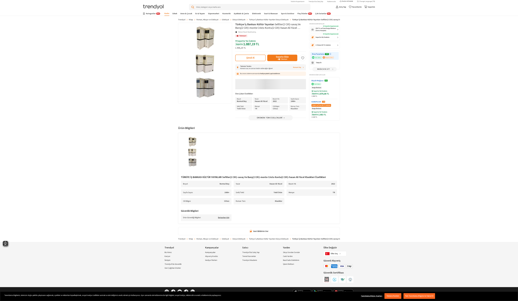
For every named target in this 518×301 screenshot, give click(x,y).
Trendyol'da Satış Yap (316, 1)
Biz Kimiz (168, 252)
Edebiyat (225, 20)
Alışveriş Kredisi (211, 256)
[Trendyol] (153, 7)
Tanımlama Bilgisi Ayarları (371, 296)
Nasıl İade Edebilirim (291, 260)
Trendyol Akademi (249, 260)
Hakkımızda (331, 1)
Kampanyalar (210, 252)
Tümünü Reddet (392, 296)
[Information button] (330, 54)
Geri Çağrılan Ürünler (173, 268)
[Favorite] (302, 58)
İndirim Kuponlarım (297, 1)
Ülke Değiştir (330, 247)
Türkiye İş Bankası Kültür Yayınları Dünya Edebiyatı (269, 20)
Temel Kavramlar (249, 256)
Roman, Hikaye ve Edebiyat (207, 20)
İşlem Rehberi (288, 264)
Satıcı (245, 247)
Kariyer (167, 256)
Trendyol (181, 20)
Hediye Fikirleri (211, 260)
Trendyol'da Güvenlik (173, 264)
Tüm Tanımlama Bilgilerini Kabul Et (419, 296)
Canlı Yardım (288, 256)
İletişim (167, 260)
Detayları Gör (223, 218)
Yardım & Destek (347, 1)
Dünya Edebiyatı (239, 20)
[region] (259, 296)
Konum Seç (297, 67)
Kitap (191, 20)
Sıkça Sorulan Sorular (291, 252)
